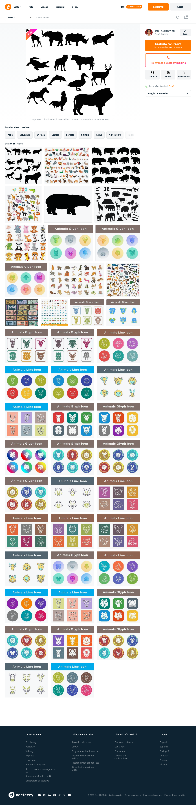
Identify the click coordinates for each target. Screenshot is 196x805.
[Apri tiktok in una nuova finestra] (59, 795)
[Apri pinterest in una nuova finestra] (54, 795)
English (163, 742)
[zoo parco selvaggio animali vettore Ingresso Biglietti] (21, 312)
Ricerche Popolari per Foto (85, 762)
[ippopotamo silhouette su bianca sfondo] (116, 165)
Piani (122, 6)
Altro (162, 764)
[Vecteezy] (8, 7)
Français (164, 760)
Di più (75, 6)
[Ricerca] (178, 17)
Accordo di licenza (81, 742)
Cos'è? (171, 86)
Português (165, 751)
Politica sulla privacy (152, 795)
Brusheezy (31, 742)
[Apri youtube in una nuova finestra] (69, 795)
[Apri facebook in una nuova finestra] (39, 795)
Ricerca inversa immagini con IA (41, 770)
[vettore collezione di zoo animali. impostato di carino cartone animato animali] (23, 204)
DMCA (75, 746)
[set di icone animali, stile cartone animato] (76, 280)
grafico (55, 134)
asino (99, 134)
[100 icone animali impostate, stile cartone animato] (54, 312)
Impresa (30, 755)
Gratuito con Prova (168, 45)
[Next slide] (135, 135)
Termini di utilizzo (133, 795)
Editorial (59, 6)
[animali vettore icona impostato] (70, 243)
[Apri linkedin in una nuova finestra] (49, 795)
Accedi (180, 6)
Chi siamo (120, 751)
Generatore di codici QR (38, 780)
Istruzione (31, 760)
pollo (10, 134)
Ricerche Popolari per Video (83, 768)
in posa (41, 134)
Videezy (29, 751)
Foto (31, 6)
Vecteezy (30, 746)
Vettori (17, 6)
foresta (70, 134)
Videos (44, 6)
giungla (85, 134)
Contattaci (120, 746)
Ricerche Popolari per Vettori (83, 757)
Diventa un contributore (121, 757)
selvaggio (25, 134)
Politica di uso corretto (174, 795)
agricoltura (115, 134)
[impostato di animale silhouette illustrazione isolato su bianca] (23, 165)
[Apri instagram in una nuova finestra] (44, 795)
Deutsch (164, 755)
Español (164, 746)
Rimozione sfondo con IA (38, 776)
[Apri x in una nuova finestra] (64, 795)
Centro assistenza (124, 742)
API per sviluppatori (36, 764)
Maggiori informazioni (158, 93)
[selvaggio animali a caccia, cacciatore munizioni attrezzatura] (117, 204)
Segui (185, 34)
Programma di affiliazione (85, 751)
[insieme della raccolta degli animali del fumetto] (25, 243)
